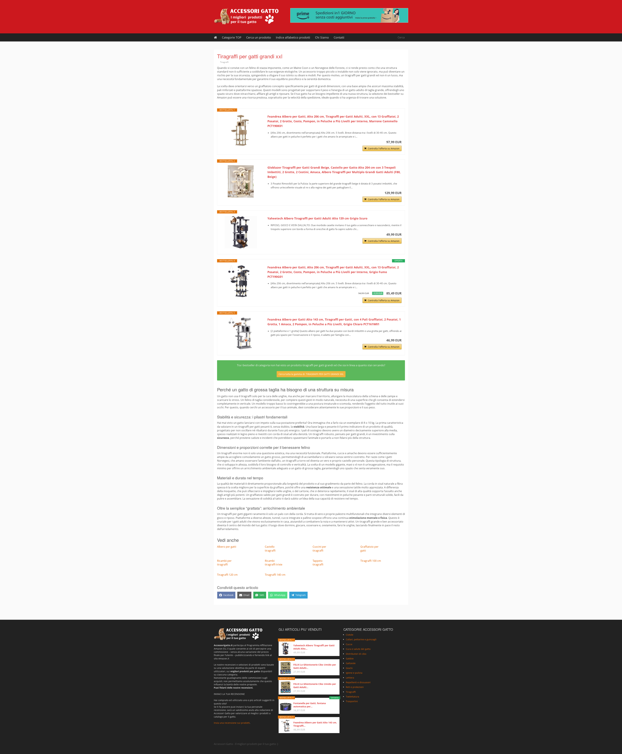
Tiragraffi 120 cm (227, 574)
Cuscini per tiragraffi (319, 548)
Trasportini (352, 701)
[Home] (215, 37)
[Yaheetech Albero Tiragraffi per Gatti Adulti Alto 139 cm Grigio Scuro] (240, 232)
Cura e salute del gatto (358, 648)
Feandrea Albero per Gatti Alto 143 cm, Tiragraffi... (315, 724)
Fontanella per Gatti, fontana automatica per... (309, 705)
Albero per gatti (226, 546)
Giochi (349, 667)
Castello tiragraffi (270, 548)
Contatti (339, 37)
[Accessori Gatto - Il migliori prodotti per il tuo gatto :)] (246, 16)
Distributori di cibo (356, 653)
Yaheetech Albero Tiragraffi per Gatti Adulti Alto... (313, 647)
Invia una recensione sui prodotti (232, 722)
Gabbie (350, 658)
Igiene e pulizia (354, 672)
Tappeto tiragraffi (318, 562)
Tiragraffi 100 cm (370, 561)
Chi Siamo (322, 37)
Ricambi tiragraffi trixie (273, 562)
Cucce (349, 644)
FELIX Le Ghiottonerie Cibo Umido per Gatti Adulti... (314, 666)
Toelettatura (352, 696)
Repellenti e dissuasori (358, 682)
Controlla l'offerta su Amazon (383, 148)
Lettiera (350, 677)
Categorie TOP (231, 37)
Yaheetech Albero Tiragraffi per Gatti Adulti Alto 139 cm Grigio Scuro (317, 218)
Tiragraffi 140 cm (275, 574)
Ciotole (349, 634)
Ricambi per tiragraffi (224, 562)
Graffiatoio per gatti (369, 548)
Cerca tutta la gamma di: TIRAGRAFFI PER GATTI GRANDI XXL (311, 374)
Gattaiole (351, 663)
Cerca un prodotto (258, 37)
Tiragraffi (224, 62)
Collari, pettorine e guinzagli (361, 639)
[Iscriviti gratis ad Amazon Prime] (349, 15)
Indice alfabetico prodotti (293, 37)
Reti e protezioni (355, 687)
